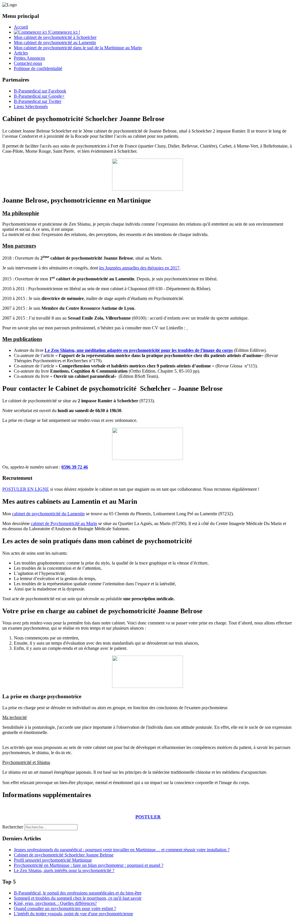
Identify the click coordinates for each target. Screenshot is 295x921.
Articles (21, 52)
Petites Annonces (29, 58)
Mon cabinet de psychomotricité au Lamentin (55, 42)
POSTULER (148, 816)
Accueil (21, 26)
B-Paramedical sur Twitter (37, 101)
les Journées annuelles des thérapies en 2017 (139, 267)
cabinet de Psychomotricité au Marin (64, 523)
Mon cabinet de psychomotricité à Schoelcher (55, 37)
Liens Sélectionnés (31, 106)
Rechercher (12, 826)
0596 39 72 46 (74, 467)
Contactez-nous (28, 63)
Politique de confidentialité (38, 68)
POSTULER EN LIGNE (25, 489)
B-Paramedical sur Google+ (39, 96)
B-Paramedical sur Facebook (40, 90)
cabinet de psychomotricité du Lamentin (48, 513)
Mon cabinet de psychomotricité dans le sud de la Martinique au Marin (78, 47)
